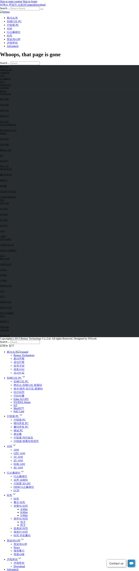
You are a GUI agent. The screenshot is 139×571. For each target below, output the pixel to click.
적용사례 (4, 327)
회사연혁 (4, 99)
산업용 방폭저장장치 (8, 198)
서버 (9, 28)
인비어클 (4, 144)
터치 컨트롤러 (7, 313)
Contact (30, 4)
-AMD (3, 236)
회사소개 (12, 17)
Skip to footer (30, 1)
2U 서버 (4, 214)
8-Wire (24, 512)
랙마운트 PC (6, 169)
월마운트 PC (6, 174)
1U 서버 (4, 208)
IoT (1, 155)
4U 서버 (4, 225)
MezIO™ (4, 161)
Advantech (12, 46)
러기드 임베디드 (8, 124)
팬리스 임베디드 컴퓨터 (28, 385)
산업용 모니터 (7, 245)
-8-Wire (3, 275)
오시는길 (4, 121)
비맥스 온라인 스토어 (13, 4)
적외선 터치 (6, 307)
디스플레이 (13, 32)
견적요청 (4, 330)
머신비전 (4, 139)
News (2, 316)
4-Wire (24, 509)
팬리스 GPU (5, 150)
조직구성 (4, 110)
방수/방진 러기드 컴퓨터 (8, 132)
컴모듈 (3, 186)
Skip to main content (11, 1)
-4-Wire (3, 270)
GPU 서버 (4, 203)
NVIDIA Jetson (22, 402)
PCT (22, 525)
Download (39, 4)
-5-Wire (3, 280)
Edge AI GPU (21, 399)
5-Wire (24, 515)
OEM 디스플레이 (8, 250)
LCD (2, 256)
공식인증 (4, 104)
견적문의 (12, 42)
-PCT (2, 296)
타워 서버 (19, 464)
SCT (22, 522)
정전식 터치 (6, 285)
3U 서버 (4, 220)
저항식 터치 (6, 264)
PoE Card (4, 166)
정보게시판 (13, 39)
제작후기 (4, 321)
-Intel (2, 231)
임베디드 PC (14, 21)
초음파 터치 (6, 302)
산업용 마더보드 (8, 191)
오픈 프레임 (6, 239)
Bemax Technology (5, 92)
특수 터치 (4, 258)
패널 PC (4, 180)
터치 (9, 35)
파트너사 (4, 116)
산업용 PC (13, 24)
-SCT (2, 291)
